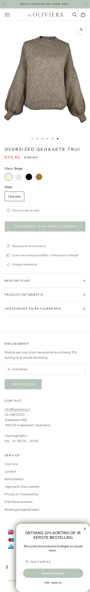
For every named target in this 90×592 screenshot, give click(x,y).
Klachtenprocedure (19, 502)
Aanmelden (53, 573)
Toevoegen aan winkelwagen (45, 226)
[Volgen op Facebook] (7, 567)
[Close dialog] (85, 528)
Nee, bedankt (53, 582)
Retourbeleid (14, 479)
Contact (10, 471)
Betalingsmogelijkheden (22, 509)
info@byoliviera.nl (17, 409)
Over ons (11, 464)
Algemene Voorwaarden (22, 487)
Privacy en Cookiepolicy (22, 494)
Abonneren (23, 384)
